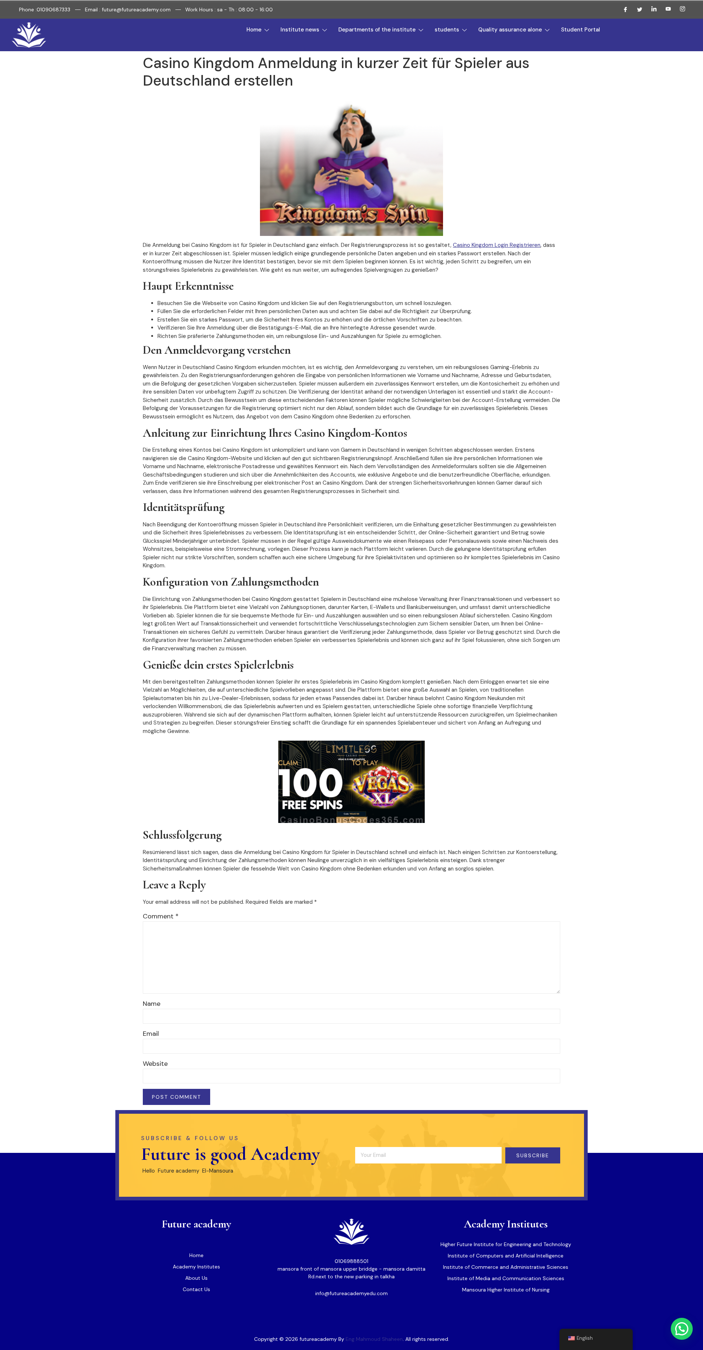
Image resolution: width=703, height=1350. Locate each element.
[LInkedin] (651, 9)
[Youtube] (665, 9)
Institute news (299, 29)
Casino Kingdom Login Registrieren (496, 245)
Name (151, 1003)
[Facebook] (622, 9)
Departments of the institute (377, 29)
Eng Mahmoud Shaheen (374, 1339)
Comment (161, 916)
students (447, 29)
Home (253, 29)
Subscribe (532, 1155)
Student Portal (580, 29)
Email (151, 1033)
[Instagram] (679, 9)
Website (155, 1063)
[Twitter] (636, 9)
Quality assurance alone (510, 29)
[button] (682, 1329)
